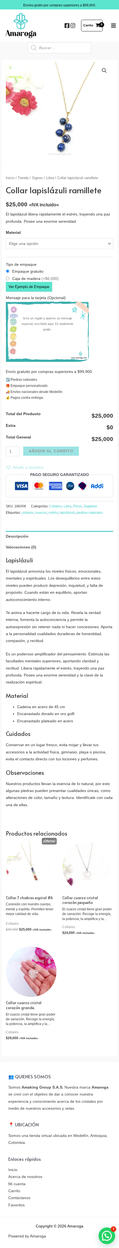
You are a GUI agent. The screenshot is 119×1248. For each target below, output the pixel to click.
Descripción (17, 536)
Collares (55, 506)
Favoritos (16, 1205)
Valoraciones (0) (21, 547)
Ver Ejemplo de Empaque (29, 287)
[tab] (59, 536)
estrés (53, 513)
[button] (24, 467)
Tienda (23, 178)
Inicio (10, 178)
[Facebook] (67, 25)
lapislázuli (67, 513)
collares (27, 513)
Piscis (77, 506)
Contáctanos (19, 1198)
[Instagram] (73, 25)
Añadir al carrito (51, 451)
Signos (37, 178)
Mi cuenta (16, 1184)
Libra (50, 178)
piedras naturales (89, 513)
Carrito (14, 1191)
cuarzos (41, 513)
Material (13, 232)
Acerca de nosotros (25, 1177)
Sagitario (90, 506)
